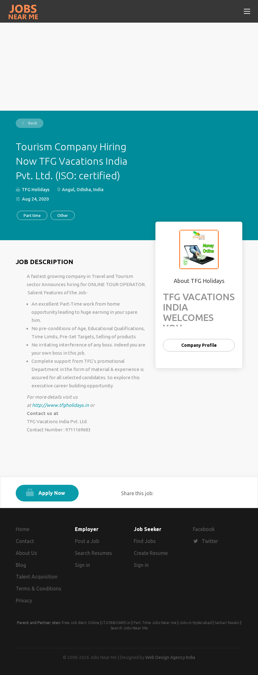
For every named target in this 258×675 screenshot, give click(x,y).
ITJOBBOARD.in (116, 623)
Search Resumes (93, 553)
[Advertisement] (129, 67)
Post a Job (87, 541)
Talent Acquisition (37, 576)
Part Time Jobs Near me (155, 623)
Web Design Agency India (170, 657)
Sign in (82, 565)
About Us (26, 553)
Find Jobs (145, 541)
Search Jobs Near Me (129, 628)
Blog (21, 565)
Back (32, 123)
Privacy (24, 600)
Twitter (210, 541)
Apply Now (51, 493)
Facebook (204, 529)
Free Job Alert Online (80, 623)
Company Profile (199, 345)
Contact (25, 541)
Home (22, 529)
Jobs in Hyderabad (195, 623)
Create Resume (151, 553)
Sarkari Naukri (227, 623)
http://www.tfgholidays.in (60, 405)
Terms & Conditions (38, 588)
